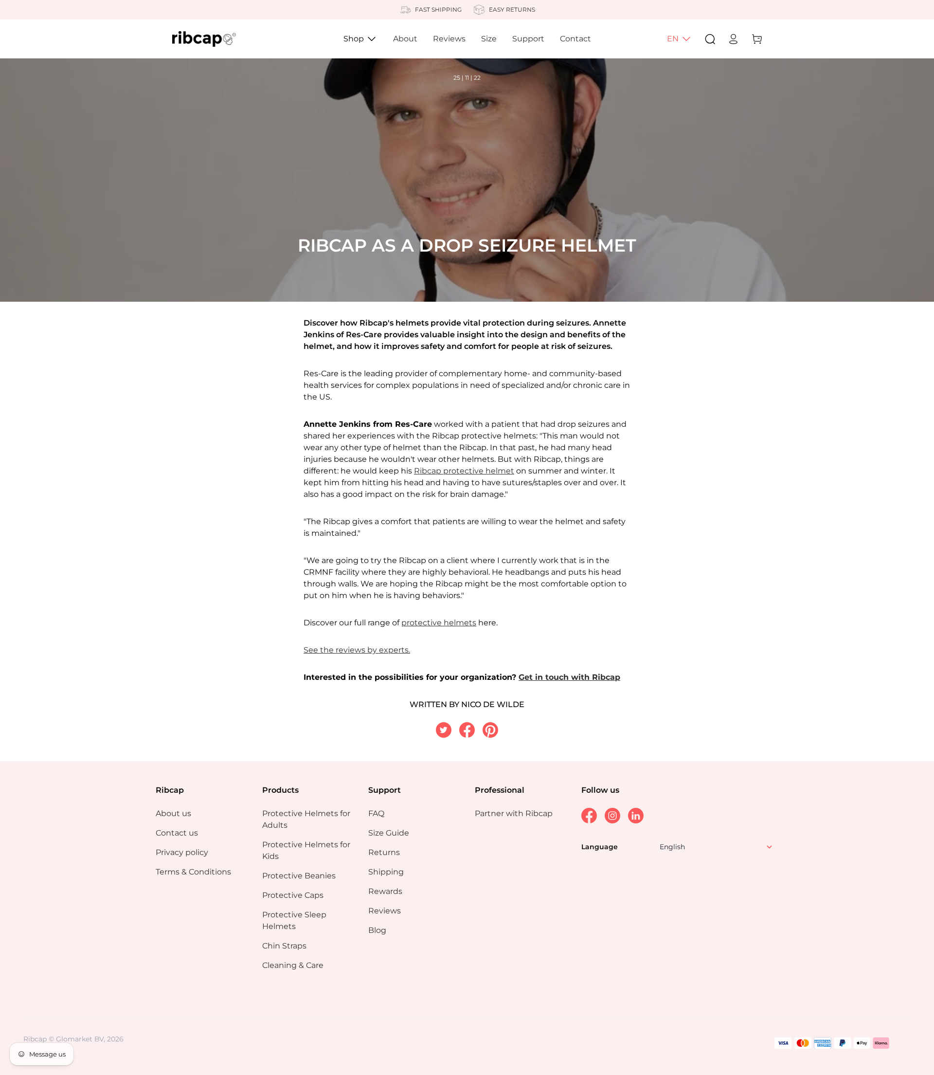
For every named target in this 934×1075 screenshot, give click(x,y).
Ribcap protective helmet (464, 470)
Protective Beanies (299, 875)
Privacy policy (182, 852)
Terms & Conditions (193, 871)
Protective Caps (292, 895)
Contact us (177, 833)
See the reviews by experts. (357, 650)
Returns (384, 852)
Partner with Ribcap (514, 813)
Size (489, 38)
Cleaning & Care (292, 965)
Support (528, 38)
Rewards (385, 891)
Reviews (449, 38)
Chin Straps (284, 945)
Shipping (386, 871)
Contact (575, 38)
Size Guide (388, 833)
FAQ (376, 813)
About (405, 38)
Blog (377, 930)
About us (173, 813)
